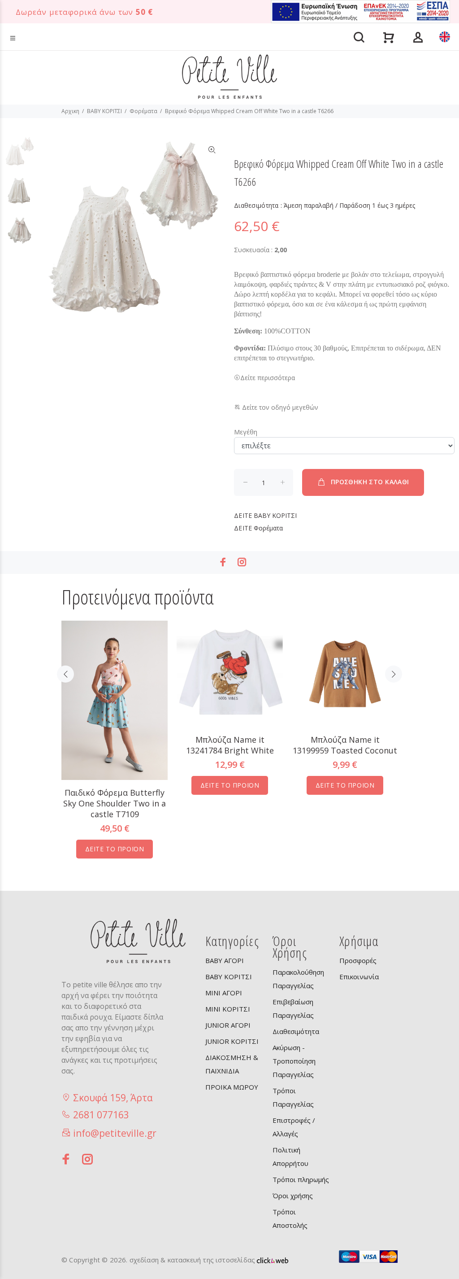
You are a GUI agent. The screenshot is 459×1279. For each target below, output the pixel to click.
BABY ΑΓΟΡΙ (224, 960)
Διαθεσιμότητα (296, 1031)
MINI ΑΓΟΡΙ (223, 992)
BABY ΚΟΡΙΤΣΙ (104, 111)
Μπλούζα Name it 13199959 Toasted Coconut (345, 745)
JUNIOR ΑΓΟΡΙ (228, 1025)
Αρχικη (70, 111)
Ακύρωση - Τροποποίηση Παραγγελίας (294, 1061)
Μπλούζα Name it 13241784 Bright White (230, 745)
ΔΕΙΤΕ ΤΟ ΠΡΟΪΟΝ (114, 849)
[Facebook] (223, 562)
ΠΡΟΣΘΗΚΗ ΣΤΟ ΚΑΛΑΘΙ (370, 481)
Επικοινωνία (359, 976)
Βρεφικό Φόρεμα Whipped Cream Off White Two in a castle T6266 (249, 111)
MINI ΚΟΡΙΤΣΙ (227, 1008)
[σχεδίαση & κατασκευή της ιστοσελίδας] (272, 1259)
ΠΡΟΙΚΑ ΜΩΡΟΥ (231, 1086)
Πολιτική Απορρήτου (290, 1156)
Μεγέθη (245, 432)
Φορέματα (143, 111)
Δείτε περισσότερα (267, 377)
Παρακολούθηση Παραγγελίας (298, 979)
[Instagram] (242, 562)
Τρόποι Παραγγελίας (293, 1097)
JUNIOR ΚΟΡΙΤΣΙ (232, 1041)
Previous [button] (65, 674)
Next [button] (393, 674)
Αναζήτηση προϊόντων (41, 24)
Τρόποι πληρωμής (301, 1179)
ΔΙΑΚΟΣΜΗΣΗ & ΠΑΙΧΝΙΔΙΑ (231, 1064)
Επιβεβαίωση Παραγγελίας (293, 1008)
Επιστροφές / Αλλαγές (294, 1127)
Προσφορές (358, 960)
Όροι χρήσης (293, 1195)
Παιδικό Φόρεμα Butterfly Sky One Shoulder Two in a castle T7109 (114, 803)
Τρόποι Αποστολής (290, 1218)
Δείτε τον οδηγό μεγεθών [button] (279, 407)
